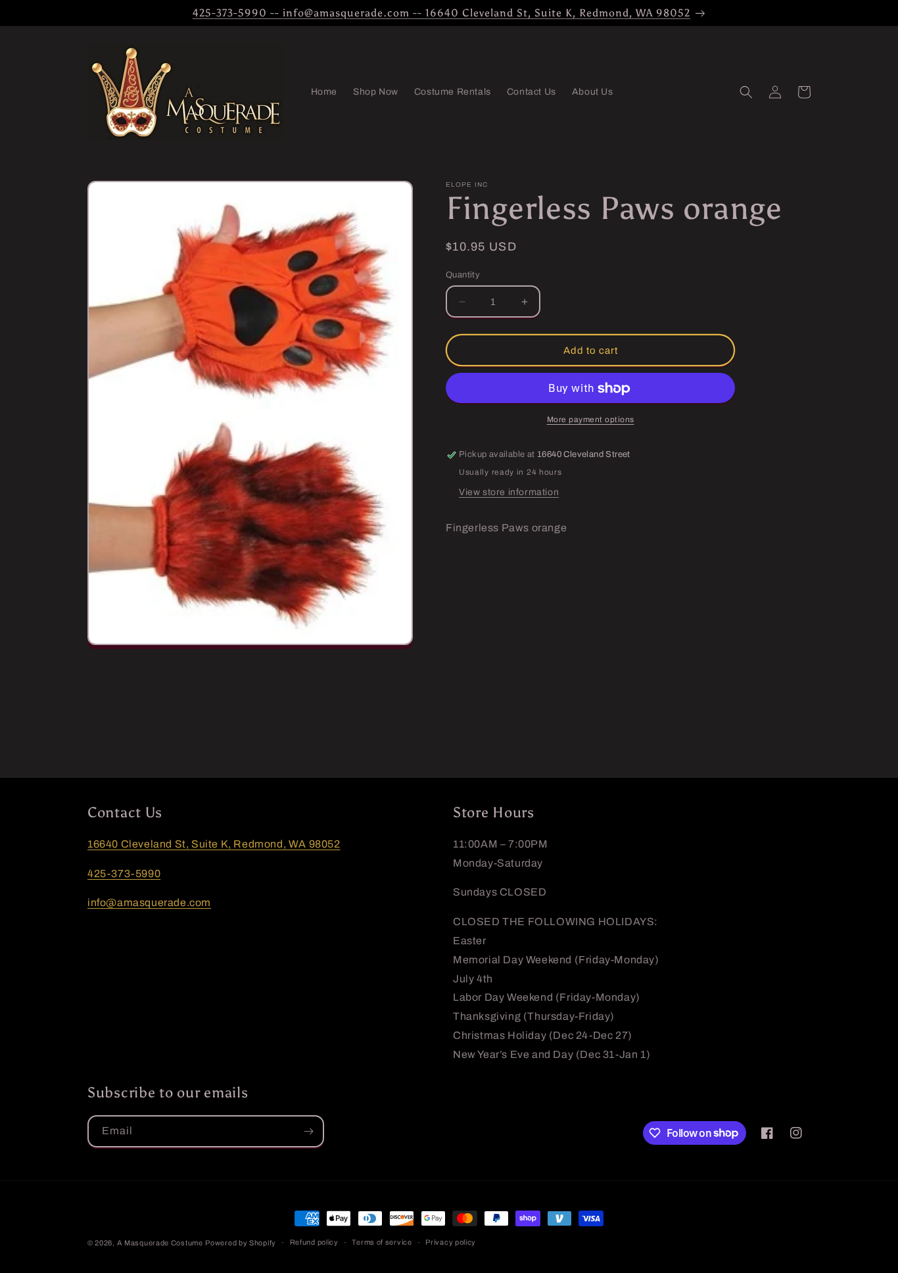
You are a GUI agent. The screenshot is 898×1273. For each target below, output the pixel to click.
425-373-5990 (123, 873)
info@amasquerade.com (149, 902)
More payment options (590, 420)
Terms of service (382, 1242)
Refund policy (314, 1242)
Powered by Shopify (240, 1243)
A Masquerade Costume (160, 1243)
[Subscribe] (308, 1131)
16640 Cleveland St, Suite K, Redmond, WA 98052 (214, 844)
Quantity (463, 274)
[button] (746, 92)
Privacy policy (450, 1242)
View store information (509, 493)
